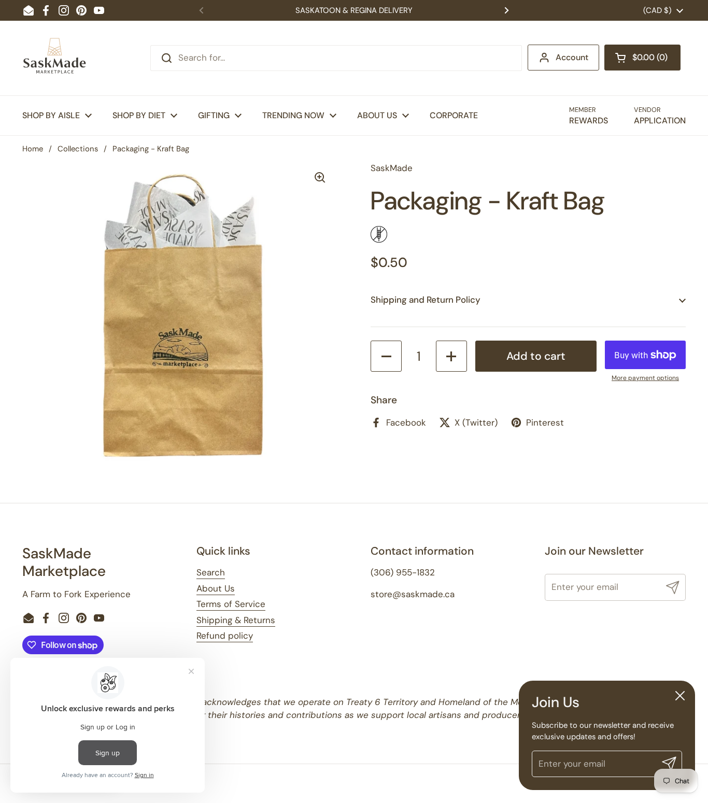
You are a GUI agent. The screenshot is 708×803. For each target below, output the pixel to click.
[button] (642, 58)
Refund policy (224, 635)
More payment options (645, 378)
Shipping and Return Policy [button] (425, 299)
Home (32, 149)
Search (210, 572)
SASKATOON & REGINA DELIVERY (354, 10)
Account (572, 57)
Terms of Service (230, 604)
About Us (215, 588)
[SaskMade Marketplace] (55, 58)
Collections (78, 149)
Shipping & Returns (235, 620)
